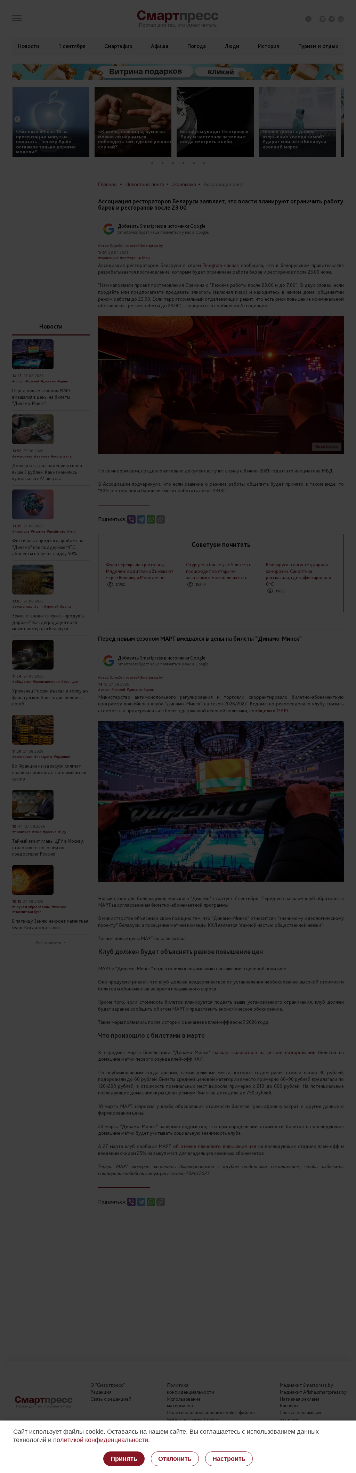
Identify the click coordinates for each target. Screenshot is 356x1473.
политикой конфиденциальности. (101, 1439)
